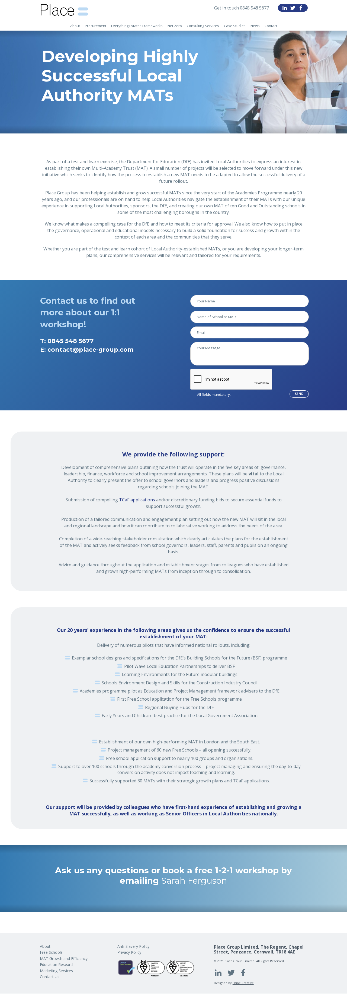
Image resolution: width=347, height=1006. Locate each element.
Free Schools (51, 952)
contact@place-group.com (90, 349)
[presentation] (231, 379)
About (75, 25)
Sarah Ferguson (194, 881)
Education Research (57, 964)
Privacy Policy (129, 952)
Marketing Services (56, 970)
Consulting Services (203, 25)
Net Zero (175, 25)
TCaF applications (137, 500)
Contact (271, 25)
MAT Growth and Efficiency (64, 958)
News (255, 25)
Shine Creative (243, 983)
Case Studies (235, 25)
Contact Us (49, 976)
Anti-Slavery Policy (133, 946)
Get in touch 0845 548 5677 (241, 8)
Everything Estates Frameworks (137, 25)
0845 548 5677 (70, 341)
